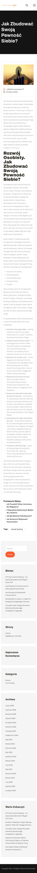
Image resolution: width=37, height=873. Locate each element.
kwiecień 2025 (10, 727)
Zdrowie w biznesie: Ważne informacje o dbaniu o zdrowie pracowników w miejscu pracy (17, 840)
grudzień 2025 (10, 723)
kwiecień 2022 (10, 773)
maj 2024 (8, 740)
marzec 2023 (10, 761)
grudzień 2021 (10, 790)
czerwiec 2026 (10, 710)
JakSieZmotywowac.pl (15, 89)
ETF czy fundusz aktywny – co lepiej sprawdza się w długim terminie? (16, 579)
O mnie (8, 633)
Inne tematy (9, 683)
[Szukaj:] (16, 548)
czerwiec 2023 (10, 748)
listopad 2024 (10, 731)
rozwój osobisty (17, 529)
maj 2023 (8, 752)
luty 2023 (9, 765)
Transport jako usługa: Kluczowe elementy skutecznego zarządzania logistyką (17, 608)
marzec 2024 (10, 744)
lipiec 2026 (9, 706)
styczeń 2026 (10, 718)
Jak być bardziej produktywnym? (19, 516)
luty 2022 (9, 782)
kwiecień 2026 (10, 714)
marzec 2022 (10, 778)
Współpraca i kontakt (13, 636)
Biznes (7, 680)
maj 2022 (8, 769)
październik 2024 (11, 735)
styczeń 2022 (10, 786)
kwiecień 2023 (10, 757)
